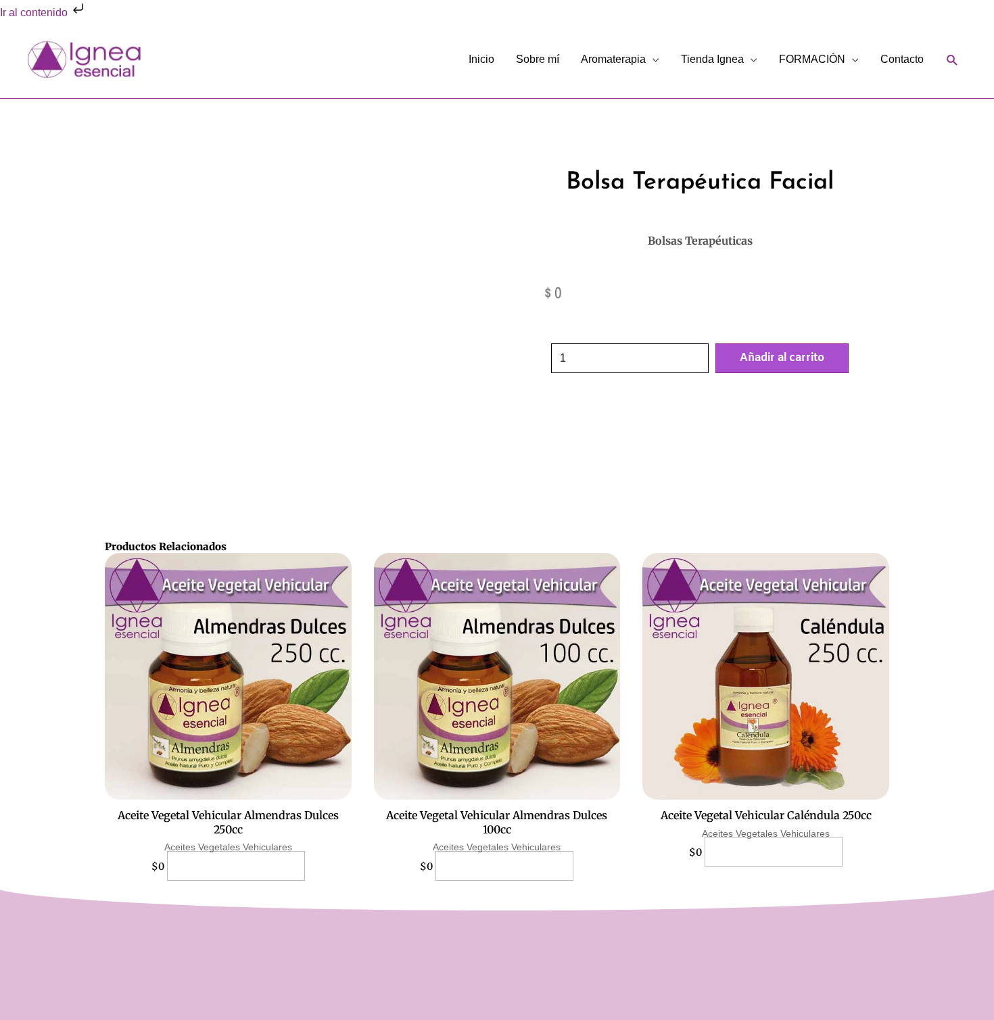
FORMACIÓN (812, 59)
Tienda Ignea (712, 59)
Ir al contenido (35, 12)
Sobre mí (537, 59)
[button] (952, 60)
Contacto (902, 59)
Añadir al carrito (782, 358)
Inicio (481, 59)
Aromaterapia (613, 59)
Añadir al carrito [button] (236, 866)
